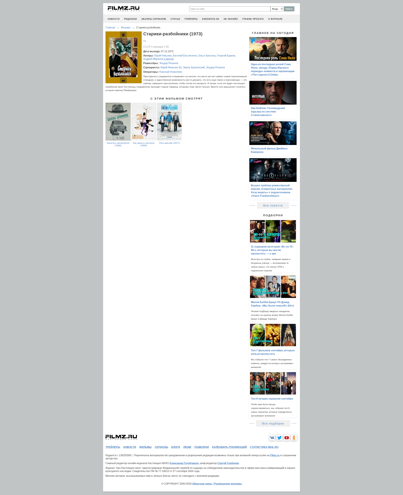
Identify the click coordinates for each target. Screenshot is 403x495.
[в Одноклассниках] (294, 438)
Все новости (273, 205)
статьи (175, 19)
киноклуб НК (210, 19)
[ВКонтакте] (272, 438)
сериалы (161, 447)
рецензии (130, 19)
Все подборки (273, 423)
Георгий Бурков (226, 55)
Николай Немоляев (170, 72)
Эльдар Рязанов (168, 63)
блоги (175, 447)
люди (187, 447)
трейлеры (191, 19)
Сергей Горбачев (228, 463)
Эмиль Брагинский (194, 67)
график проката (253, 19)
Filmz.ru (275, 455)
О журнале (275, 19)
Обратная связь (202, 483)
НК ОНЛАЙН (231, 19)
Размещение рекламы (228, 483)
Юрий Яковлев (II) (171, 67)
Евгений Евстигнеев (185, 55)
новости (114, 19)
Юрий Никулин (163, 55)
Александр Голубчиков (184, 463)
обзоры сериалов (153, 19)
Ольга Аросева (207, 55)
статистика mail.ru (264, 447)
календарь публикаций (229, 447)
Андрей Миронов (153, 59)
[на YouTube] (286, 438)
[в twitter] (279, 438)
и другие (169, 59)
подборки (201, 447)
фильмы (145, 447)
